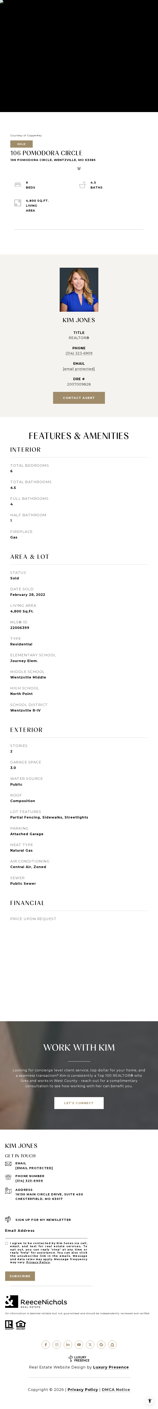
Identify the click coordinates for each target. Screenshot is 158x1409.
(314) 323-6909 (79, 353)
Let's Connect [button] (79, 1103)
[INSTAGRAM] (57, 1345)
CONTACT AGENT (79, 398)
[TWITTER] (90, 1345)
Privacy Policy (38, 1262)
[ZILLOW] (112, 1345)
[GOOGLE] (101, 1345)
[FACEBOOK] (46, 1345)
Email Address (20, 1231)
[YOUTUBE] (79, 1345)
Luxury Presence (111, 1367)
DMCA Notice (116, 1389)
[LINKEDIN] (68, 1345)
